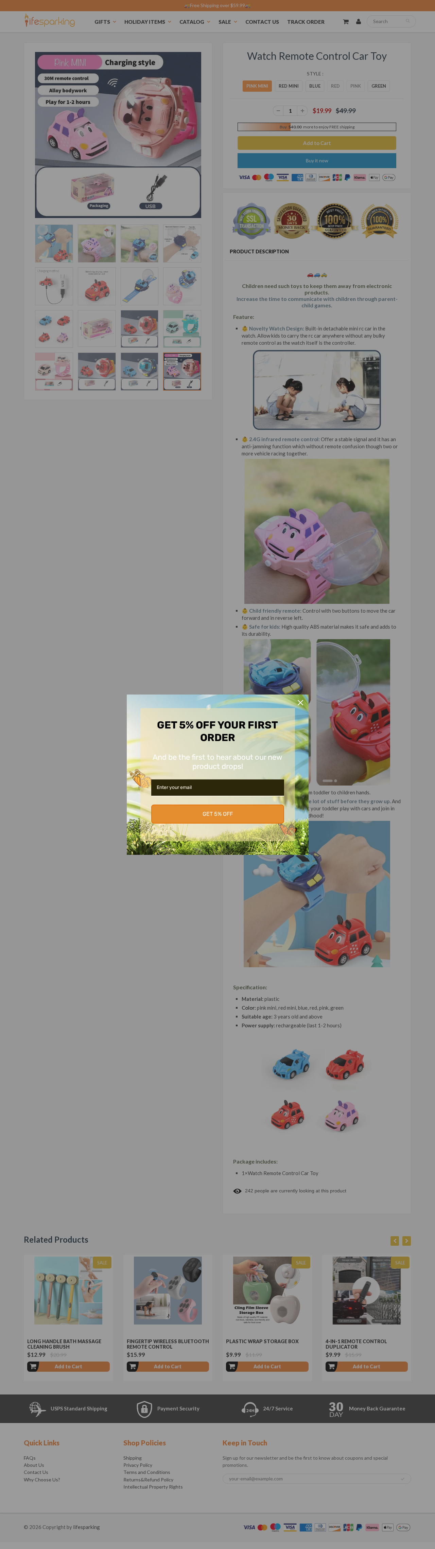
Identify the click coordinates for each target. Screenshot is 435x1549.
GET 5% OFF (218, 814)
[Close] (300, 703)
